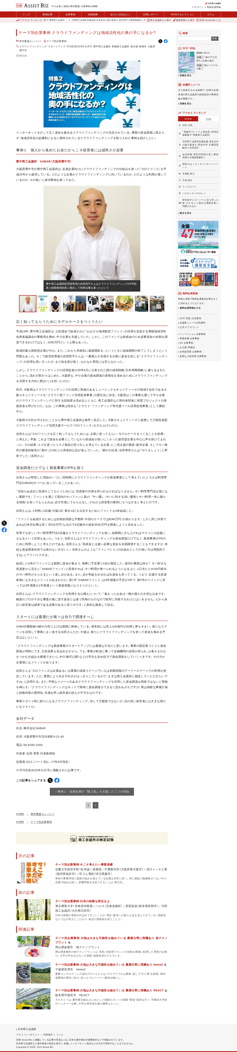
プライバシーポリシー (28, 1034)
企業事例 (70, 14)
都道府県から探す (185, 20)
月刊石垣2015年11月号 (79, 46)
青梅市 (143, 46)
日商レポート (150, 14)
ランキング (31, 20)
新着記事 (48, 14)
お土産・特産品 (187, 347)
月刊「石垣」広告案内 (190, 318)
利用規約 (48, 1034)
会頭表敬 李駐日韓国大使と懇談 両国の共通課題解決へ (200, 156)
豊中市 (23, 50)
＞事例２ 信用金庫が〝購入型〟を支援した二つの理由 (92, 791)
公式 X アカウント (189, 327)
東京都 (134, 46)
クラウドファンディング (33, 46)
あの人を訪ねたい (120, 14)
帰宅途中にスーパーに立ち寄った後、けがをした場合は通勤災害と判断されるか (200, 203)
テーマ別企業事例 (57, 41)
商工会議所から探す (160, 20)
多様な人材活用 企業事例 (193, 356)
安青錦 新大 (188, 173)
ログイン (198, 7)
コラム (211, 14)
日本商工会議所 (27, 1029)
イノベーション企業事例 (193, 334)
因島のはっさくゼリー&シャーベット (200, 165)
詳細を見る (186, 75)
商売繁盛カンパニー (30, 41)
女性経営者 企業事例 (191, 351)
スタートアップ (57, 46)
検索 (214, 38)
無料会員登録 (214, 7)
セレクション (182, 14)
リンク (60, 1034)
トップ (26, 14)
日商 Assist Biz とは (210, 20)
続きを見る (186, 213)
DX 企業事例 (186, 342)
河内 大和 (187, 125)
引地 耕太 (187, 180)
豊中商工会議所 (102, 46)
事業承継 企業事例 (189, 338)
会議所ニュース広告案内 (193, 322)
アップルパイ (189, 186)
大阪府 (151, 46)
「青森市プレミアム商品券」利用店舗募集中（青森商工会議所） (200, 133)
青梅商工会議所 (120, 46)
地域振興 (93, 14)
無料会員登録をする (190, 308)
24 (188, 118)
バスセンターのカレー (194, 193)
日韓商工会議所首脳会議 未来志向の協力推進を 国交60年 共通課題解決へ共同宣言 (83, 20)
